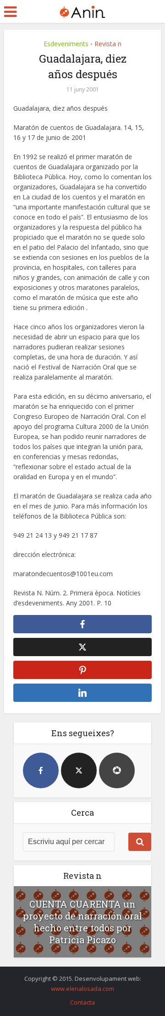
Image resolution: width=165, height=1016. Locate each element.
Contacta (82, 1002)
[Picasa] (117, 770)
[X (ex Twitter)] (79, 770)
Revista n (107, 43)
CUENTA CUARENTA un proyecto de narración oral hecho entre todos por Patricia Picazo (82, 922)
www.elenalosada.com (82, 988)
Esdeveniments (66, 43)
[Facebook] (41, 770)
